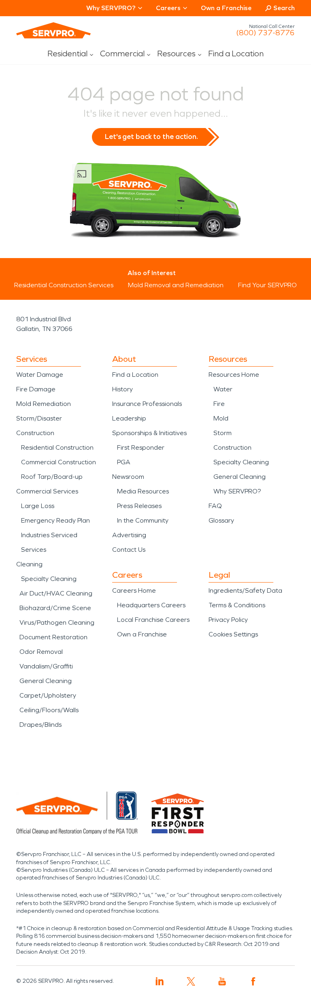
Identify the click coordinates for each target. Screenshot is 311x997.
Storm (222, 433)
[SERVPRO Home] (53, 30)
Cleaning (29, 564)
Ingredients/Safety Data (245, 590)
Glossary (221, 520)
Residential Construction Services (63, 285)
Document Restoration (53, 637)
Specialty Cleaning (49, 579)
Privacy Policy (228, 619)
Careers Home (134, 590)
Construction (35, 433)
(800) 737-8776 (265, 32)
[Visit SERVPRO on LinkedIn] (160, 981)
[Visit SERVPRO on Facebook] (253, 981)
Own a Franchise (226, 8)
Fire (219, 404)
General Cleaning (45, 681)
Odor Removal (41, 651)
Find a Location (236, 53)
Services (33, 549)
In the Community (142, 520)
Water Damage (39, 374)
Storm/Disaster (39, 418)
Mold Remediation (43, 404)
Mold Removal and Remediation (176, 285)
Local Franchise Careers (153, 619)
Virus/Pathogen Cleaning (56, 622)
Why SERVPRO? (237, 491)
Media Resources (143, 491)
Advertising (129, 535)
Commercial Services (47, 491)
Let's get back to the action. (151, 136)
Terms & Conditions (237, 605)
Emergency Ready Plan (55, 520)
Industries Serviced (49, 535)
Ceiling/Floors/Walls (49, 710)
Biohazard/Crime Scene (55, 608)
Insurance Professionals (147, 404)
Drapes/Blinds (40, 724)
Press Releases (139, 506)
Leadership (129, 418)
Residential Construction (57, 447)
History (122, 389)
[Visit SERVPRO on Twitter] (191, 981)
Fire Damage (35, 389)
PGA (123, 462)
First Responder (140, 447)
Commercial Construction (58, 462)
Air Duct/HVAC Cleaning (55, 593)
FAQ (215, 506)
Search (284, 8)
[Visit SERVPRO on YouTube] (222, 981)
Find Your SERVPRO (267, 285)
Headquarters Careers (151, 605)
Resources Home (234, 374)
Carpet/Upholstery (47, 695)
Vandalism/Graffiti (46, 666)
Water (222, 389)
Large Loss (37, 506)
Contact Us (128, 549)
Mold (220, 418)
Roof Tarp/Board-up (52, 476)
